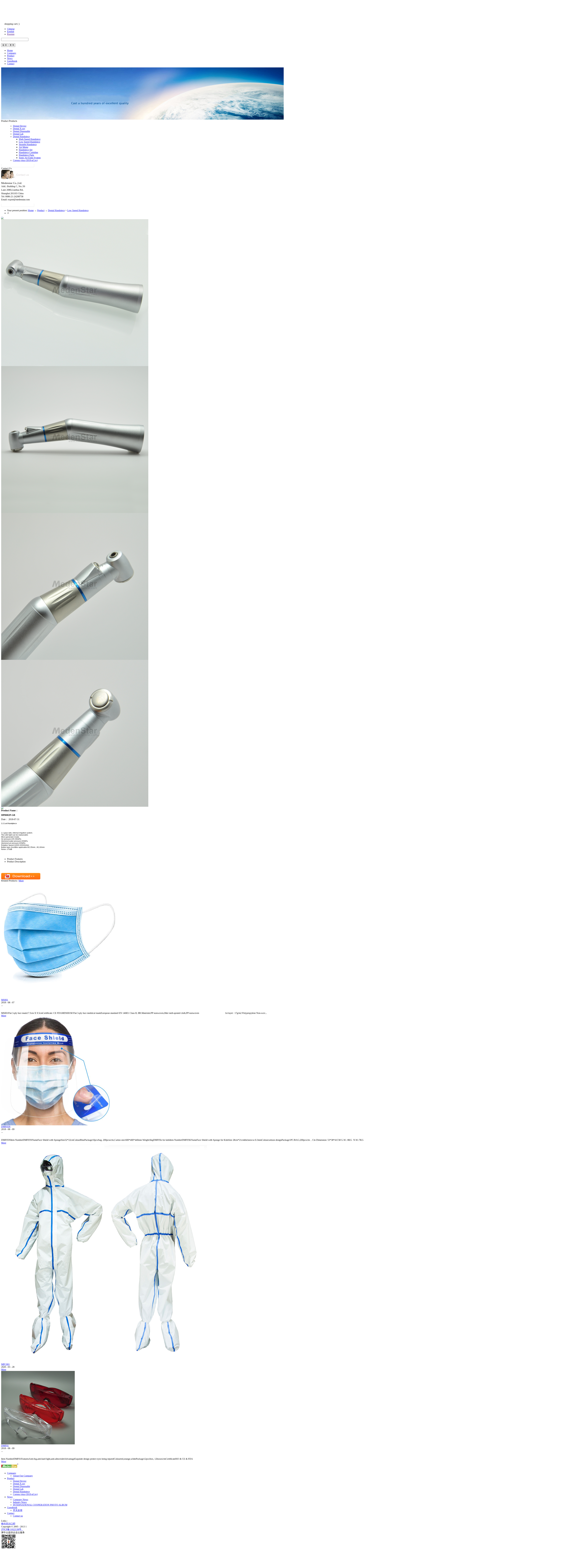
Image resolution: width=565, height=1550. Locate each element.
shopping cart (10, 24)
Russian (10, 34)
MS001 (4, 1000)
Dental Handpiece (56, 210)
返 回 (4, 45)
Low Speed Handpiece (78, 210)
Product (40, 210)
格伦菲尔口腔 (8, 1523)
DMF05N (5, 1126)
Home (10, 50)
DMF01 (5, 1445)
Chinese (11, 29)
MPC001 (5, 1364)
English (10, 31)
